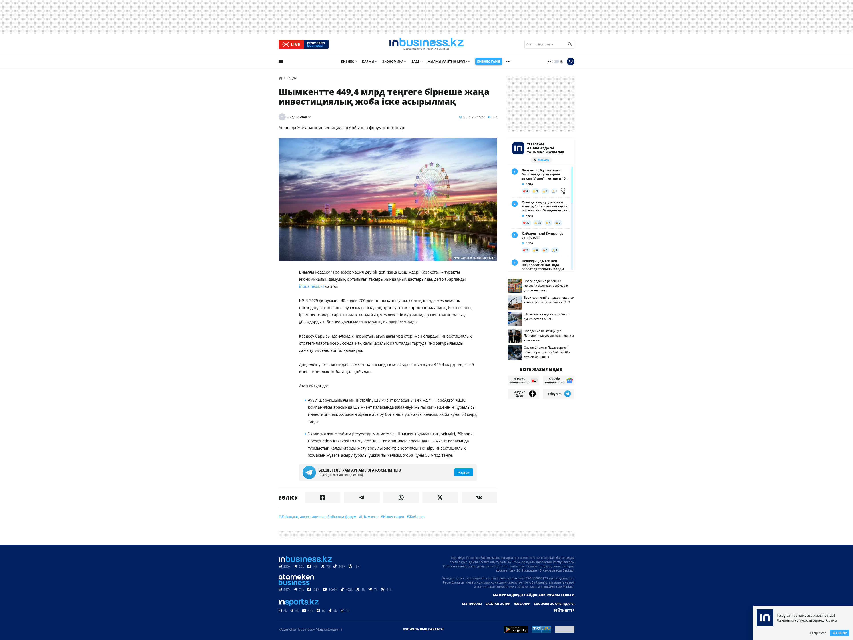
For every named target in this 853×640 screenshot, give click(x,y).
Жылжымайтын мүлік (447, 61)
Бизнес (347, 61)
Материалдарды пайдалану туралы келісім (533, 595)
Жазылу (840, 633)
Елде (415, 61)
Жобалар (522, 604)
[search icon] (570, 44)
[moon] (561, 61)
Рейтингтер (564, 610)
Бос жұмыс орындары (554, 604)
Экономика (392, 61)
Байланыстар (497, 604)
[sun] (549, 61)
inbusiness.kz (312, 286)
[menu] (280, 61)
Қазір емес (818, 633)
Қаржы (368, 61)
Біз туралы (472, 604)
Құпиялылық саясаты (423, 629)
